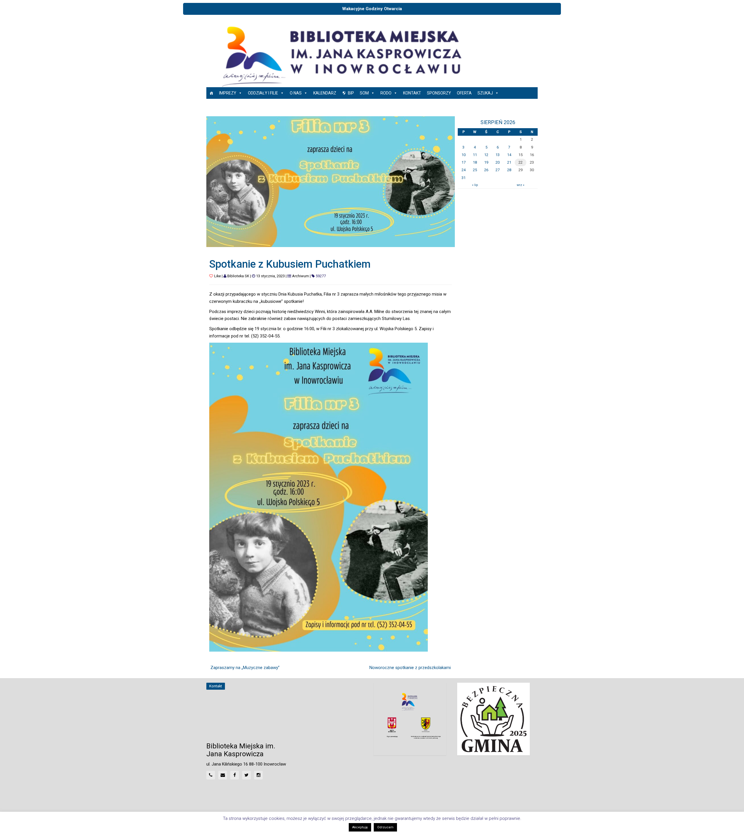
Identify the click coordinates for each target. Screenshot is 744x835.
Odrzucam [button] (385, 827)
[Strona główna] (211, 93)
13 (498, 155)
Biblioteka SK (238, 276)
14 (509, 155)
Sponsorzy (439, 93)
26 (486, 170)
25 (475, 170)
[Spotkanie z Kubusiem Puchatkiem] (330, 181)
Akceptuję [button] (360, 827)
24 (464, 170)
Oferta (464, 93)
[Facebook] (234, 775)
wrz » (520, 185)
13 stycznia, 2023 (270, 276)
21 (509, 162)
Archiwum (300, 276)
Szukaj (485, 93)
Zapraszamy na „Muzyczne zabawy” (245, 667)
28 (509, 170)
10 (464, 155)
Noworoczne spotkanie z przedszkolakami (410, 667)
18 (475, 162)
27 (498, 170)
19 (486, 162)
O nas (296, 93)
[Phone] (210, 775)
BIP (351, 93)
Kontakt (412, 93)
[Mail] (222, 775)
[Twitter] (246, 775)
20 (498, 162)
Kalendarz (324, 93)
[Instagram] (258, 775)
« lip (475, 185)
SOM (364, 93)
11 (475, 155)
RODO (385, 93)
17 (464, 162)
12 (486, 155)
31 (464, 178)
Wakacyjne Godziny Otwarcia (372, 8)
